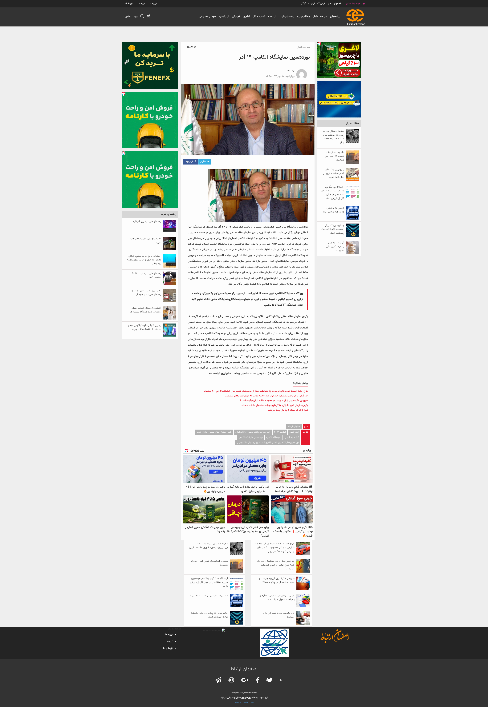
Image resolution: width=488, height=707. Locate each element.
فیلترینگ (321, 3)
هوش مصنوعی (207, 16)
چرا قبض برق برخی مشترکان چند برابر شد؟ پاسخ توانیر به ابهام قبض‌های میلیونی (267, 396)
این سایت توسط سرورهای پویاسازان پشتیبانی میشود (244, 697)
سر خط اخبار (320, 16)
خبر (329, 3)
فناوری (246, 16)
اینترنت (272, 16)
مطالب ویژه (303, 16)
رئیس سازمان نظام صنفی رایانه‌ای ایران (252, 432)
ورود (135, 16)
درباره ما (153, 3)
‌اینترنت (311, 3)
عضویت (127, 16)
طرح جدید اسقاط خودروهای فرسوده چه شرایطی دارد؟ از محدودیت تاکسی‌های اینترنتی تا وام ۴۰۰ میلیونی (255, 391)
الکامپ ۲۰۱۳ (280, 432)
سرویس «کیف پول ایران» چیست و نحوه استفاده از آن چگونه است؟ (274, 401)
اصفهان (337, 3)
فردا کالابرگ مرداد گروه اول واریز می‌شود (288, 410)
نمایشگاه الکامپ (273, 437)
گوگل (303, 3)
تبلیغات (141, 3)
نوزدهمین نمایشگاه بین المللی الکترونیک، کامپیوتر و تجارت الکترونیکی (268, 442)
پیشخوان (335, 16)
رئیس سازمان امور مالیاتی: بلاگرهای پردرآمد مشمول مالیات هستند (274, 405)
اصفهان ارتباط (294, 426)
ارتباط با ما (128, 3)
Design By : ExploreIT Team (244, 702)
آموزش (236, 16)
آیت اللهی (294, 432)
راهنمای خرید (286, 16)
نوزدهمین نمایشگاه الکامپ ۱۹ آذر (274, 57)
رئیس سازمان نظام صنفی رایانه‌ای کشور (214, 432)
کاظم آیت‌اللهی (292, 437)
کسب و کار (259, 16)
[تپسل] (319, 44)
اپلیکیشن (224, 16)
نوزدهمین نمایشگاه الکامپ (250, 437)
